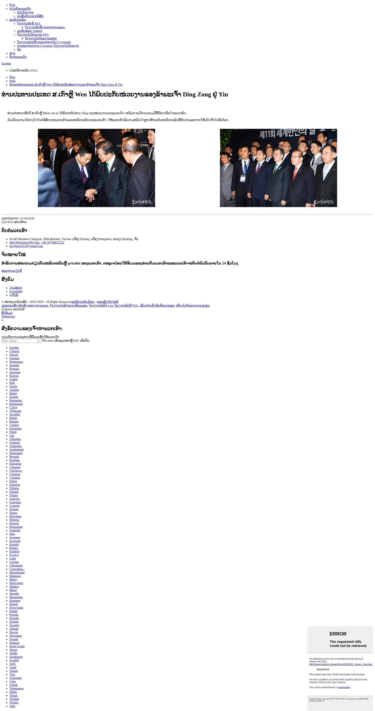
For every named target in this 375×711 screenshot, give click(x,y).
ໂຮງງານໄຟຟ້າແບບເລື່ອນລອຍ (69, 305)
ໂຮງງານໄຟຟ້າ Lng (101, 305)
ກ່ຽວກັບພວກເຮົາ (20, 8)
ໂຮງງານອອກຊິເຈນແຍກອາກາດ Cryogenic (44, 42)
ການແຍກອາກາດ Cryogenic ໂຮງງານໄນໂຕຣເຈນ (48, 45)
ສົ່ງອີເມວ (7, 313)
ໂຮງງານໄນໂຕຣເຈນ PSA (33, 34)
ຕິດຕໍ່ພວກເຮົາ (18, 57)
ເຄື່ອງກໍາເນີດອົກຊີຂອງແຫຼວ (157, 305)
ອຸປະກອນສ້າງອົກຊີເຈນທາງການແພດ (25, 305)
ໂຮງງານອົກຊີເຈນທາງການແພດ (45, 27)
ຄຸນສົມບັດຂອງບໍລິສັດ (30, 16)
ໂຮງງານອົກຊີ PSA (29, 23)
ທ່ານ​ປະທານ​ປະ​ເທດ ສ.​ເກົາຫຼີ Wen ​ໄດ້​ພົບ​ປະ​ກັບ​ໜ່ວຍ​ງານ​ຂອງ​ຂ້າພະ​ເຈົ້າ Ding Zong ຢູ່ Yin (65, 84)
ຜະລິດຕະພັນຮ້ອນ (82, 301)
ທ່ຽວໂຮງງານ (25, 12)
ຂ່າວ (12, 53)
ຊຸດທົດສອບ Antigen (29, 31)
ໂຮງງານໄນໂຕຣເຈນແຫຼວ (41, 38)
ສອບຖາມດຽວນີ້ (12, 270)
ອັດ (19, 49)
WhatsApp (8, 316)
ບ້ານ (12, 5)
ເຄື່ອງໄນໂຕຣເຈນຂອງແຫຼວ (193, 305)
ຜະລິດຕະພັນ (17, 19)
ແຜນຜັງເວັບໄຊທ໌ (107, 301)
